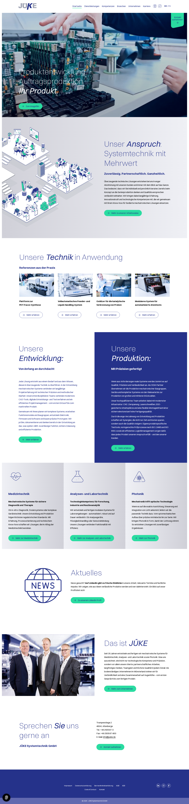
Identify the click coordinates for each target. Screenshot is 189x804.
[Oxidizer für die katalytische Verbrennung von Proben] (113, 285)
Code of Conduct (90, 789)
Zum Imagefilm (32, 106)
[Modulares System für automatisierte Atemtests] (152, 285)
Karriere (146, 6)
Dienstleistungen (91, 6)
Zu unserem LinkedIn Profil (89, 600)
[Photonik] (156, 476)
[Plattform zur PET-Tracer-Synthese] (36, 285)
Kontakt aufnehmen (112, 747)
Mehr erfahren (32, 315)
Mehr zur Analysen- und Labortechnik (94, 538)
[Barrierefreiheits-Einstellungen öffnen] (154, 6)
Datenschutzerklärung (83, 786)
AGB (117, 786)
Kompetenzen (108, 6)
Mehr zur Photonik (147, 538)
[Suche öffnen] (159, 6)
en (170, 6)
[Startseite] (27, 6)
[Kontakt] (177, 20)
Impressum (68, 786)
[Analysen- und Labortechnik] (94, 476)
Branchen (121, 6)
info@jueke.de (109, 737)
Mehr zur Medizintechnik (27, 538)
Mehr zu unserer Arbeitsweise (124, 213)
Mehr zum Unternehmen (122, 688)
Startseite (77, 6)
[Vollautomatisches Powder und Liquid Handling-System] (75, 285)
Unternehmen (134, 6)
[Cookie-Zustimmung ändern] (6, 797)
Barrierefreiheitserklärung (103, 786)
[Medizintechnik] (32, 476)
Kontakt (102, 789)
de (165, 6)
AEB (123, 786)
